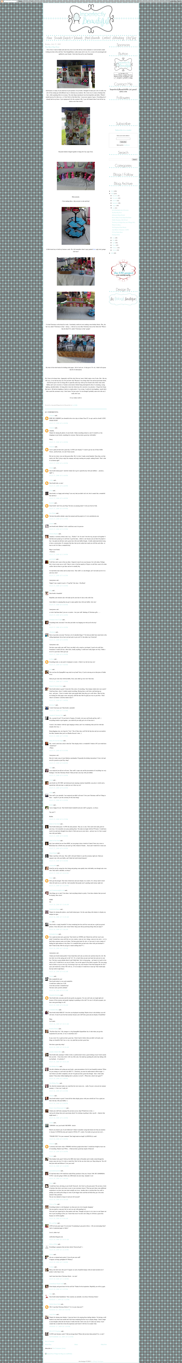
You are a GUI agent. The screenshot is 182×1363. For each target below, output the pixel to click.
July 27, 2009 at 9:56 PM (58, 861)
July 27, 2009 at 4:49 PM (58, 498)
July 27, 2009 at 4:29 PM (58, 423)
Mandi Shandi (53, 853)
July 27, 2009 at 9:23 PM (58, 788)
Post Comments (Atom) (59, 1348)
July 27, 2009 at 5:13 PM (58, 519)
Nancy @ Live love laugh (56, 740)
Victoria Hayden (53, 534)
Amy (50, 1294)
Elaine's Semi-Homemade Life (57, 1108)
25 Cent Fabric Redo (117, 232)
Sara (50, 921)
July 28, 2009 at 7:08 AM (58, 929)
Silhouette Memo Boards (118, 215)
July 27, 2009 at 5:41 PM (58, 575)
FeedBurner (127, 145)
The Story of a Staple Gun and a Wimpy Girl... (123, 222)
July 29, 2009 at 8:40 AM (58, 1199)
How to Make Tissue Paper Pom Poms (121, 217)
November (115, 198)
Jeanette (51, 523)
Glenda (51, 468)
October (115, 200)
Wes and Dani (53, 1223)
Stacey (51, 1183)
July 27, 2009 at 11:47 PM (59, 885)
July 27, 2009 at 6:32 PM (58, 627)
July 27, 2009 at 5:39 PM (58, 554)
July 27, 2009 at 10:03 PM (59, 873)
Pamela (51, 1156)
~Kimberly (52, 632)
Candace (51, 1267)
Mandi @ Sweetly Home (56, 686)
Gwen (50, 490)
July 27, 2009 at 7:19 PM (58, 681)
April (114, 243)
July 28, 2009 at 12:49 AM (59, 917)
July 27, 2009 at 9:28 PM (58, 836)
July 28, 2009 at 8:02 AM (58, 971)
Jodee (50, 792)
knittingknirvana (53, 934)
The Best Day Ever (52, 47)
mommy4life (52, 865)
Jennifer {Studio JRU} (55, 1052)
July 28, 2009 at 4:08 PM (58, 1103)
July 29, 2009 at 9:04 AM (58, 1218)
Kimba (51, 805)
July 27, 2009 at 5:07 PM (58, 508)
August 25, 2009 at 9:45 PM (59, 1310)
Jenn (50, 669)
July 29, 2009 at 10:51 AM (59, 1239)
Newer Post (48, 1344)
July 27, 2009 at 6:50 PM (58, 654)
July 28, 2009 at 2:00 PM (58, 1078)
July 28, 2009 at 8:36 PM (58, 1151)
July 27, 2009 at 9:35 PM (58, 848)
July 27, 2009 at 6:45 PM (58, 640)
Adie (50, 768)
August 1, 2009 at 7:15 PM (59, 1299)
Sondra (51, 1123)
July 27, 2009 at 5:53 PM (58, 586)
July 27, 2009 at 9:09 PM (58, 763)
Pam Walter (52, 513)
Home (76, 1344)
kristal (51, 780)
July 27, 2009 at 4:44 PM (58, 475)
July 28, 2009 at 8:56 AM (58, 1005)
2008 (112, 253)
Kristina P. (52, 705)
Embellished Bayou (54, 909)
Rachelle (51, 503)
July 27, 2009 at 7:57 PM (58, 736)
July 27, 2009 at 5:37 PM (58, 529)
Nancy (51, 878)
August (114, 205)
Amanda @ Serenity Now (56, 715)
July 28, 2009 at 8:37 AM (58, 990)
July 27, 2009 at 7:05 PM (58, 665)
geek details (52, 559)
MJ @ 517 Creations (55, 1331)
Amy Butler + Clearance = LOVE (120, 230)
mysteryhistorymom (54, 1171)
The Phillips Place (54, 1066)
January (115, 250)
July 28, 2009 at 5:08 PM (58, 1139)
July (114, 208)
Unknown (51, 415)
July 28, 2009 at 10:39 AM (59, 1047)
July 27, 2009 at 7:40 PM (58, 700)
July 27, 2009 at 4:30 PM (58, 442)
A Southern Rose (53, 1010)
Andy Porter (52, 1314)
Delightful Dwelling (54, 995)
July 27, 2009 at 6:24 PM (58, 615)
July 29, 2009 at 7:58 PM (58, 1262)
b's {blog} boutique (97, 1361)
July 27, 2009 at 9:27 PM (58, 819)
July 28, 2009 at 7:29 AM (58, 948)
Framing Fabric (116, 235)
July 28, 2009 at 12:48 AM (59, 904)
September (115, 203)
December (115, 195)
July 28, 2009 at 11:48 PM (59, 1166)
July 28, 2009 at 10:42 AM (59, 1062)
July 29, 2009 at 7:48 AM (58, 1178)
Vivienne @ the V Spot (55, 619)
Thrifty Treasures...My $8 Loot (120, 220)
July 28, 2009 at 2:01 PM (58, 1091)
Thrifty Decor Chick (54, 1304)
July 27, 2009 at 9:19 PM (58, 775)
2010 (112, 191)
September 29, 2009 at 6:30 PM (61, 1337)
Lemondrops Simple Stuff (56, 1283)
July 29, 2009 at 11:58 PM (59, 1279)
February (115, 247)
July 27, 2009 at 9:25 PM (58, 800)
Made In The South (54, 824)
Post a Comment (49, 1341)
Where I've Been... (116, 225)
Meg (50, 590)
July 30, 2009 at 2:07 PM (58, 1289)
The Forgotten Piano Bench (119, 227)
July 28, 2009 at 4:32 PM (58, 1118)
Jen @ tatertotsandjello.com (56, 890)
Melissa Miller (53, 1244)
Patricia (51, 976)
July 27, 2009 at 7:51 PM (58, 710)
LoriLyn (51, 659)
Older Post (104, 1344)
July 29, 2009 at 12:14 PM (59, 1250)
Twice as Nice (53, 1204)
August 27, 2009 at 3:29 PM (59, 1326)
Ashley (51, 480)
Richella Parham (53, 1029)
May (114, 240)
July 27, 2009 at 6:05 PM (58, 605)
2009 (112, 193)
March (114, 245)
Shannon (51, 1096)
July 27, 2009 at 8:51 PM (58, 750)
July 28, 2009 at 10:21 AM (59, 1024)
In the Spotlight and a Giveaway (120, 210)
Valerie (51, 1254)
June (114, 238)
